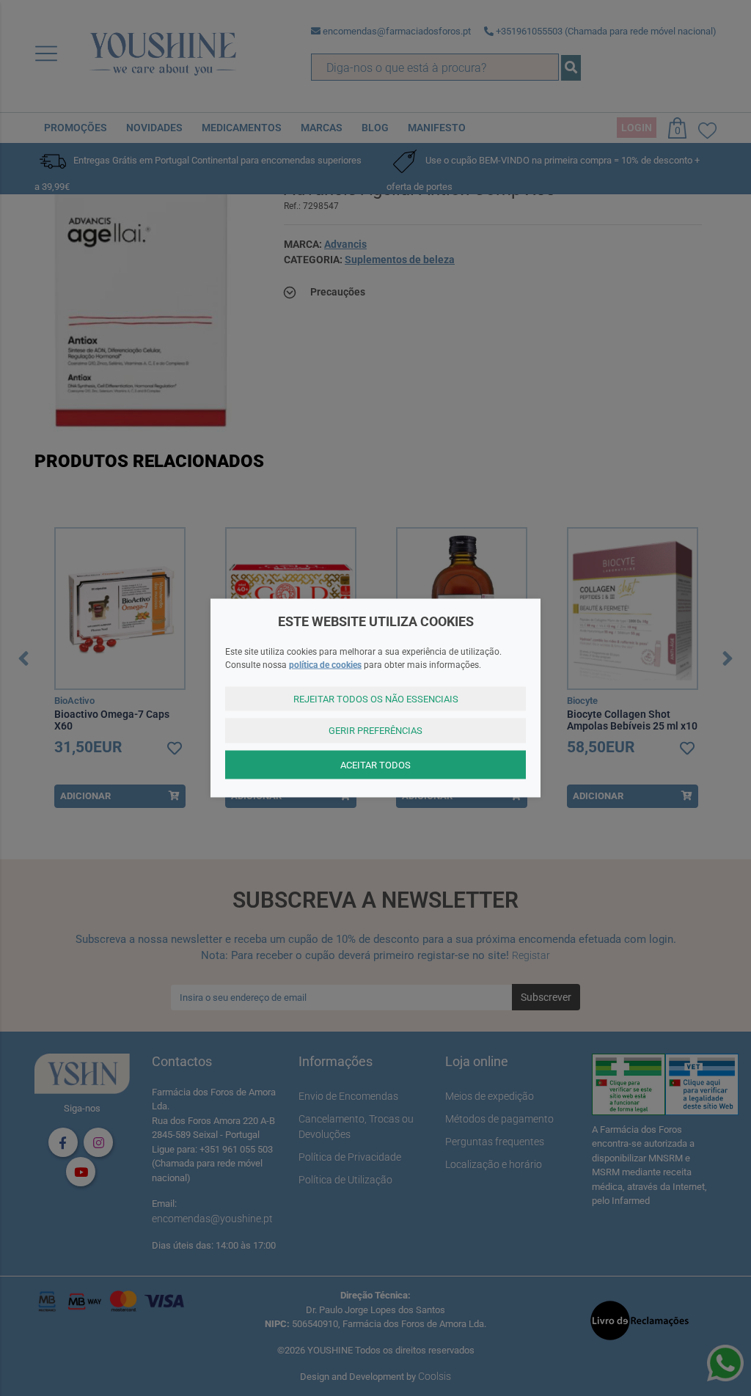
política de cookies (325, 664)
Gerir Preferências (375, 730)
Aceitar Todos (375, 764)
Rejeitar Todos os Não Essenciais (375, 698)
